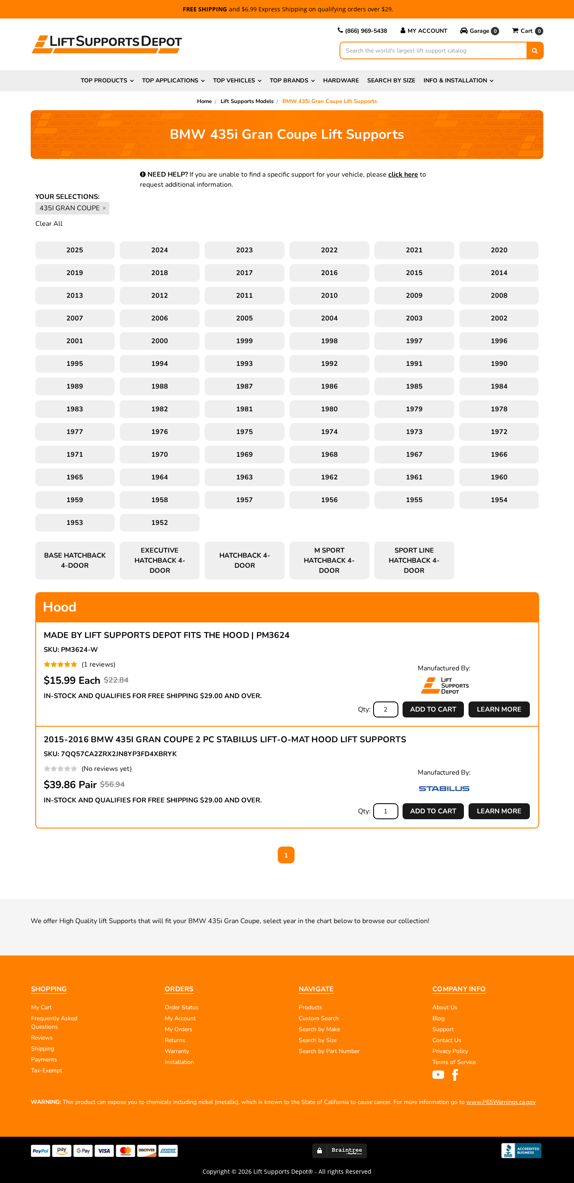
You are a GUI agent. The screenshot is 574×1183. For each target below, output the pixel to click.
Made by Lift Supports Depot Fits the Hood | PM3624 (167, 635)
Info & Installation (455, 81)
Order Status (182, 1007)
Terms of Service (454, 1062)
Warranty (177, 1051)
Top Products (104, 81)
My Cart (41, 1007)
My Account (428, 31)
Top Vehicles (234, 81)
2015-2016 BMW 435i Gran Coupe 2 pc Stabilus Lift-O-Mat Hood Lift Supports (225, 739)
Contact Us (446, 1040)
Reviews (42, 1038)
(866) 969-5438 (366, 31)
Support (443, 1029)
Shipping (42, 1049)
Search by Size (391, 81)
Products (310, 1007)
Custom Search (319, 1018)
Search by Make (319, 1029)
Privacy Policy (450, 1051)
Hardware (341, 81)
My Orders (178, 1029)
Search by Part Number (329, 1051)
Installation (179, 1062)
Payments (44, 1060)
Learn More (499, 709)
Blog (438, 1018)
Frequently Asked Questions (54, 1022)
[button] (480, 31)
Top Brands (289, 81)
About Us (445, 1007)
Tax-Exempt (46, 1070)
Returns (175, 1040)
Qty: (364, 709)
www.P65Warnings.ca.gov (501, 1102)
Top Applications (170, 81)
